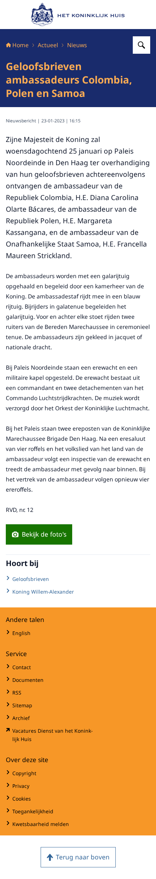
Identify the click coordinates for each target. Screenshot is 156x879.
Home (20, 45)
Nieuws (77, 45)
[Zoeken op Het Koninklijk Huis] (141, 45)
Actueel (48, 45)
